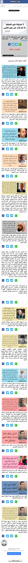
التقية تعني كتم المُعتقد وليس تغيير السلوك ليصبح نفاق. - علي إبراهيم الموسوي (14, 497)
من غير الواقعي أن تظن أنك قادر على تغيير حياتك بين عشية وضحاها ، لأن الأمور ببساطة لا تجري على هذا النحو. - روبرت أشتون (14, 170)
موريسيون (24, 40)
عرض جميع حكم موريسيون (14, 553)
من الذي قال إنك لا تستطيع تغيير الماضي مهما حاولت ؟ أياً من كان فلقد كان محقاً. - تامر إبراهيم (14, 144)
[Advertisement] (14, 15)
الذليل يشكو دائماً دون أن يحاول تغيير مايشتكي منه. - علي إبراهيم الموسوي (14, 446)
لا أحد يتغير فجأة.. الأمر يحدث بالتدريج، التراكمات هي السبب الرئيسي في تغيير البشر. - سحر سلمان (14, 471)
